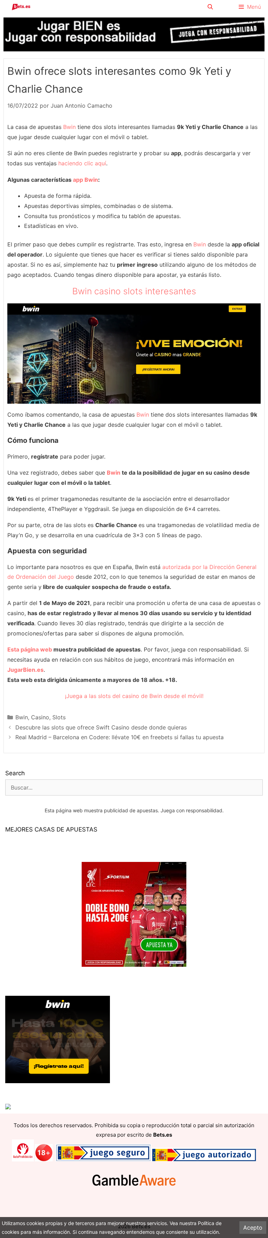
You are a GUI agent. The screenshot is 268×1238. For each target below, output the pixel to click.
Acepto (252, 1227)
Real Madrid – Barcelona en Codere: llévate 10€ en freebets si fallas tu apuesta (119, 737)
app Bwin (85, 179)
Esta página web (29, 649)
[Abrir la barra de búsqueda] (209, 7)
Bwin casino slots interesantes (134, 291)
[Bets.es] (20, 7)
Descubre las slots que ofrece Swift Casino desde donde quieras (101, 727)
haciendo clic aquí (82, 163)
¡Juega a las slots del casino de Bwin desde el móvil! (134, 695)
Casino (40, 717)
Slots (59, 717)
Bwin (69, 126)
